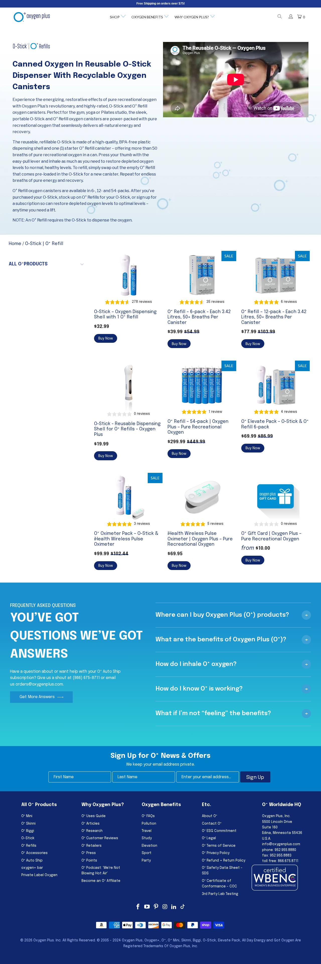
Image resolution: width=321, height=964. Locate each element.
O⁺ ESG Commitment (219, 831)
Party (146, 860)
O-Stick (27, 838)
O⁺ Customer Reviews (100, 838)
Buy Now (105, 338)
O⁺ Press (89, 853)
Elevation (149, 845)
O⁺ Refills (28, 845)
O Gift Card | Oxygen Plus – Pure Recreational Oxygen (275, 497)
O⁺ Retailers (92, 845)
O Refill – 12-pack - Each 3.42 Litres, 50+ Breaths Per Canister (275, 275)
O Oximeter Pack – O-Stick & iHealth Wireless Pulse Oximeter (128, 497)
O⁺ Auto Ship (32, 860)
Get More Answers (37, 697)
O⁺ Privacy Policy (215, 853)
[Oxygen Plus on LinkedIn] (174, 907)
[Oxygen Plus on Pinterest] (156, 907)
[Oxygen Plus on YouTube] (147, 907)
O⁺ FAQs (148, 816)
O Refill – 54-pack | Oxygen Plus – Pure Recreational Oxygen (202, 385)
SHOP (115, 17)
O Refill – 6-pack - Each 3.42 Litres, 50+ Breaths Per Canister (202, 275)
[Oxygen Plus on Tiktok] (182, 907)
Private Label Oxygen (39, 875)
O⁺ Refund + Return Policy (223, 860)
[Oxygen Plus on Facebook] (138, 907)
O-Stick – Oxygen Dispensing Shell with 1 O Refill (128, 275)
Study (147, 838)
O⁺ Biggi (27, 831)
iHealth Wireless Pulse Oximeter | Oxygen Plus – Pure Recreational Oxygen (202, 497)
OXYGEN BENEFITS (147, 17)
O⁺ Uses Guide (94, 816)
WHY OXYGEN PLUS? (192, 17)
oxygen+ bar (32, 868)
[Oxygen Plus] (32, 17)
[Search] (279, 17)
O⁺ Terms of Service (218, 845)
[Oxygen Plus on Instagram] (165, 907)
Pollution (149, 823)
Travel (146, 831)
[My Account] (290, 17)
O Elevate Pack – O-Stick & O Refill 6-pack (275, 385)
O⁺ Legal (209, 838)
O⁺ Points (89, 860)
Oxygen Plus (43, 940)
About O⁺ (209, 816)
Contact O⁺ (211, 823)
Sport (146, 853)
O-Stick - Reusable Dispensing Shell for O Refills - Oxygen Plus (128, 386)
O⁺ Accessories (34, 853)
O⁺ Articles (91, 823)
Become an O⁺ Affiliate (101, 881)
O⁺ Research (92, 831)
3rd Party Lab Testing (220, 894)
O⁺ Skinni (28, 823)
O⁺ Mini (26, 816)
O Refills (90, 197)
